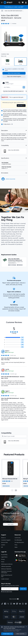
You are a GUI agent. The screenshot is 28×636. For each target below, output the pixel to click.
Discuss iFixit (4, 542)
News (16, 547)
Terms (2, 561)
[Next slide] (15, 490)
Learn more (10, 524)
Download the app (20, 552)
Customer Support (5, 540)
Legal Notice (4, 557)
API (2, 547)
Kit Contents (4, 173)
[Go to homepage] (9, 2)
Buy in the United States (14, 73)
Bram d (7, 350)
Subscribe (23, 588)
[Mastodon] (17, 604)
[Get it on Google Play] (21, 560)
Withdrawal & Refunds (6, 564)
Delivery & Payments (6, 569)
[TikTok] (2, 604)
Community (17, 537)
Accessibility (4, 554)
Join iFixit (21, 105)
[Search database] (19, 2)
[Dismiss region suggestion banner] (26, 626)
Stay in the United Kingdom (14, 76)
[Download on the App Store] (21, 555)
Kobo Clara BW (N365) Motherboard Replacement (15, 259)
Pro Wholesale (18, 540)
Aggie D (7, 391)
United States (6, 633)
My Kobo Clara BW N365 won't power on (13, 91)
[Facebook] (5, 604)
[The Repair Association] (26, 604)
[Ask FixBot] (24, 87)
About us (3, 537)
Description (4, 130)
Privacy (3, 559)
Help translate (12, 599)
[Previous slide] (12, 490)
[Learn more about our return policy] (12, 124)
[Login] (26, 2)
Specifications (5, 158)
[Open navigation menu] (1, 2)
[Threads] (23, 604)
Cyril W (7, 369)
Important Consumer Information (6, 571)
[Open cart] (22, 2)
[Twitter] (8, 604)
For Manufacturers (19, 542)
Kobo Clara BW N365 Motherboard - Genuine (14, 11)
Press (16, 544)
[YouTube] (14, 604)
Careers (3, 544)
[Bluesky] (20, 604)
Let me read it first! (7, 591)
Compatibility (5, 145)
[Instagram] (11, 604)
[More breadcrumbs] (2, 11)
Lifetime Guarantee (6, 566)
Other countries (20, 633)
